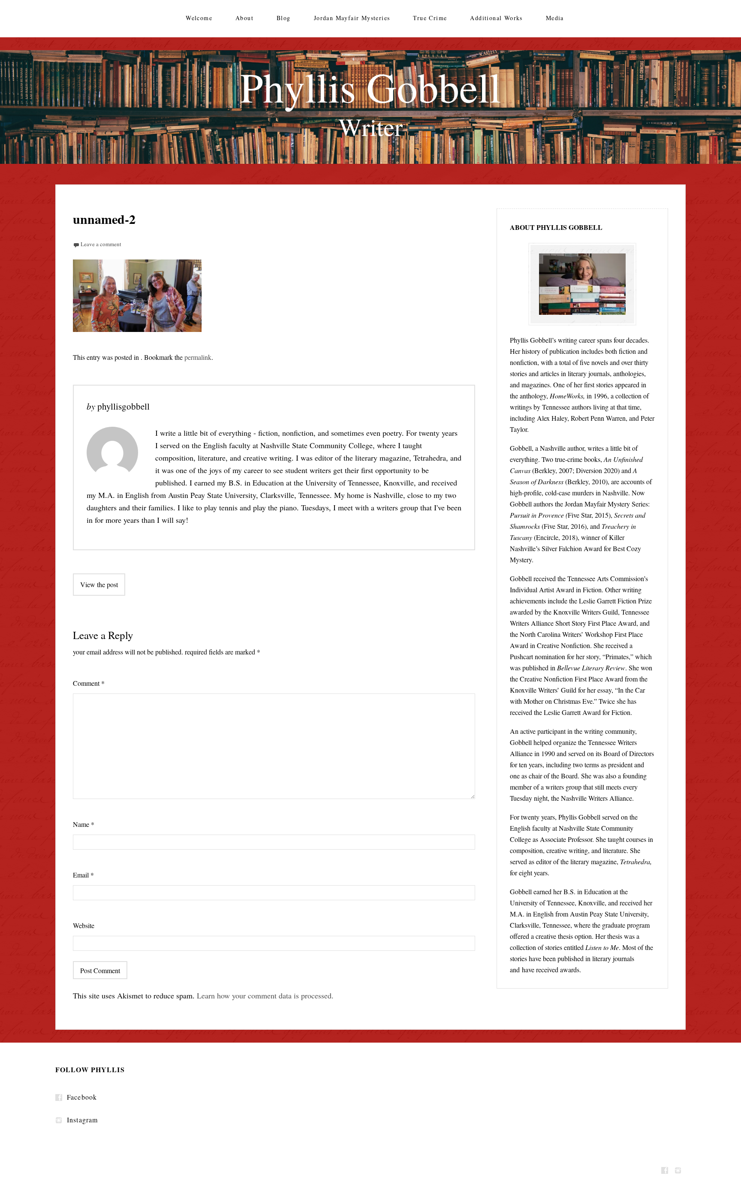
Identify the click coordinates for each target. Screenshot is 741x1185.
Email (83, 874)
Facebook (82, 1096)
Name (83, 824)
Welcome (199, 18)
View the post (99, 584)
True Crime (430, 18)
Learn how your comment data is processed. (265, 995)
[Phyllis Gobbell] (370, 107)
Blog (284, 18)
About (244, 18)
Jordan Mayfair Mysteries (352, 18)
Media (555, 18)
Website (83, 925)
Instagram (82, 1119)
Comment (89, 682)
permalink (197, 357)
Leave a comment (101, 244)
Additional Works (496, 18)
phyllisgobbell (123, 406)
